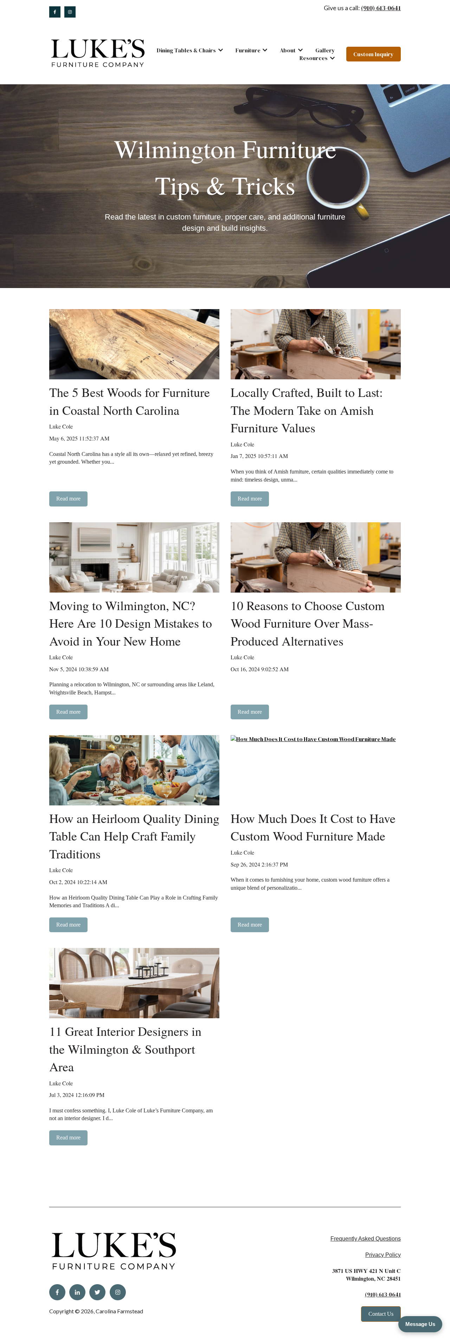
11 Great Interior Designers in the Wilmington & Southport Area (125, 1048)
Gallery (325, 50)
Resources (314, 58)
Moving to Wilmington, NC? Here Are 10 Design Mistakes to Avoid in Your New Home (130, 623)
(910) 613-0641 (381, 8)
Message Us (420, 1324)
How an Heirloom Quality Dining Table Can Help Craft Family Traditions (134, 836)
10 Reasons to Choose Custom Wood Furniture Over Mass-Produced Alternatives (308, 623)
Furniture (248, 50)
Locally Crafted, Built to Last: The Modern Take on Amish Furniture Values (307, 410)
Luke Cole (61, 426)
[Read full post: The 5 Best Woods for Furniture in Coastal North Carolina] (134, 344)
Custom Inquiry (373, 54)
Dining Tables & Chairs (186, 50)
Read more (68, 499)
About (288, 50)
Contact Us (380, 1314)
